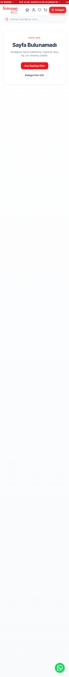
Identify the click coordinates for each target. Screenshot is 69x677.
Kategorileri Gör (34, 75)
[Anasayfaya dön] (27, 9)
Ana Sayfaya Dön (34, 65)
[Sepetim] (45, 10)
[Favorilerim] (39, 10)
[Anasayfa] (10, 9)
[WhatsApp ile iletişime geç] (60, 668)
